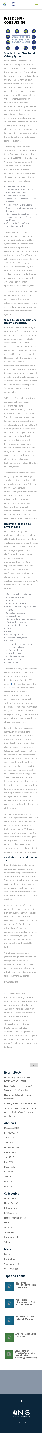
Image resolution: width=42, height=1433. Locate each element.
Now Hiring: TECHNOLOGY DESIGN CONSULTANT (25, 1285)
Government (10, 1198)
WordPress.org (11, 1268)
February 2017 (11, 1171)
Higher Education (12, 1203)
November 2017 (11, 1147)
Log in (7, 1254)
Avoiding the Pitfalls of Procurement (20, 1103)
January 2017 (10, 1176)
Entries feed (10, 1259)
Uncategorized (11, 1237)
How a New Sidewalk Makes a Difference (24, 1318)
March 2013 (9, 1186)
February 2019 (11, 1132)
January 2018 (10, 1142)
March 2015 (9, 1181)
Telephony (9, 1232)
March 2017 (9, 1167)
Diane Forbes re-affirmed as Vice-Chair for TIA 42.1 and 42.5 (25, 1302)
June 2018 (9, 1137)
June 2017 (9, 1157)
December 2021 (11, 1128)
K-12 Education (11, 1213)
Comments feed (11, 1263)
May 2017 (8, 1162)
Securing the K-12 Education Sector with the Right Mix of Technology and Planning (20, 1112)
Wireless (8, 1242)
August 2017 (10, 1152)
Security (8, 1227)
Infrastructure (11, 1208)
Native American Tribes (15, 1217)
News (7, 1222)
